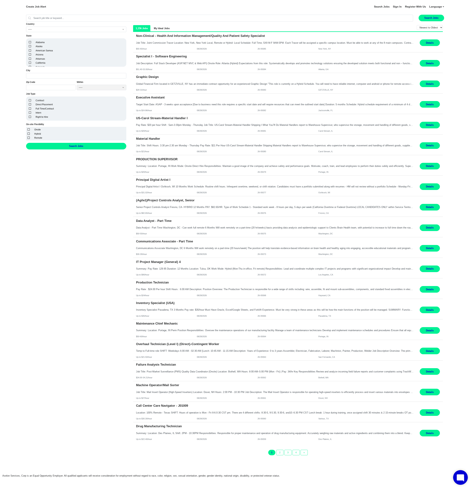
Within (80, 82)
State (29, 35)
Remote (38, 138)
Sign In (397, 6)
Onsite (37, 129)
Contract (40, 100)
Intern (38, 112)
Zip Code (30, 82)
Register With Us (415, 6)
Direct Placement (44, 104)
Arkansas (40, 59)
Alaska (39, 46)
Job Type (30, 94)
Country (30, 24)
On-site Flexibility (35, 124)
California (40, 63)
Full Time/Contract (45, 108)
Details (430, 42)
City (28, 70)
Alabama (40, 42)
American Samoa (44, 50)
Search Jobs (382, 6)
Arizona (39, 54)
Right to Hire (42, 117)
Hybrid (37, 134)
